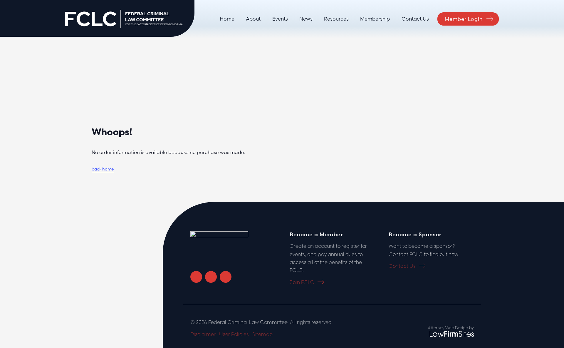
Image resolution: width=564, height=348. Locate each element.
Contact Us (415, 19)
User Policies (234, 334)
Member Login (464, 19)
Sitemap (262, 334)
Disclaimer (203, 334)
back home (103, 169)
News (306, 19)
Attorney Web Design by (451, 327)
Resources (336, 19)
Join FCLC (302, 282)
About (253, 19)
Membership (375, 19)
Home (227, 19)
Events (280, 19)
